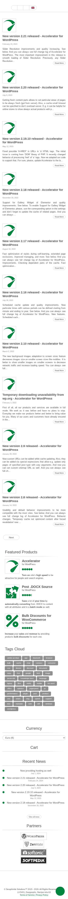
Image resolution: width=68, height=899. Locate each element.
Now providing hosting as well (35, 770)
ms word (51, 683)
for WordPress (29, 564)
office (9, 688)
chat (28, 663)
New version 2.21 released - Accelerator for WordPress (35, 778)
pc (45, 688)
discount (30, 668)
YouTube (16, 2)
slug (27, 699)
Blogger (17, 883)
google (28, 673)
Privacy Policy (42, 895)
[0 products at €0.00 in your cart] (58, 6)
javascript (11, 678)
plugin (25, 694)
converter (52, 663)
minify (29, 683)
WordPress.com (10, 883)
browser (49, 658)
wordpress (11, 709)
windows (48, 704)
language (43, 678)
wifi (38, 704)
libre (19, 683)
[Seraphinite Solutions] (5, 6)
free (18, 673)
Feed (50, 883)
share (18, 699)
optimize (20, 688)
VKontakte (30, 883)
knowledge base (27, 678)
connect (39, 663)
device (18, 668)
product (45, 694)
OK (43, 883)
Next (11, 537)
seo (8, 699)
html (38, 673)
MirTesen (37, 883)
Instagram (28, 2)
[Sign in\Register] (63, 6)
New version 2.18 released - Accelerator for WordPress (35, 802)
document (43, 668)
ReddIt (32, 2)
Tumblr (60, 876)
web (30, 704)
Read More (59, 63)
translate (19, 704)
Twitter (24, 2)
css (8, 668)
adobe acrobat (13, 658)
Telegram (24, 883)
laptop (9, 683)
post (35, 694)
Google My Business (13, 2)
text (8, 704)
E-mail (57, 883)
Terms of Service (27, 895)
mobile (39, 683)
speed (37, 699)
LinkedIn (47, 876)
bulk (9, 663)
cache (18, 663)
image (47, 673)
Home (14, 7)
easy (9, 673)
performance (12, 694)
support (49, 699)
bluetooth (36, 658)
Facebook (20, 2)
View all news (34, 817)
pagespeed (33, 688)
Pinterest (53, 876)
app (25, 658)
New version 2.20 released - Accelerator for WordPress (35, 785)
